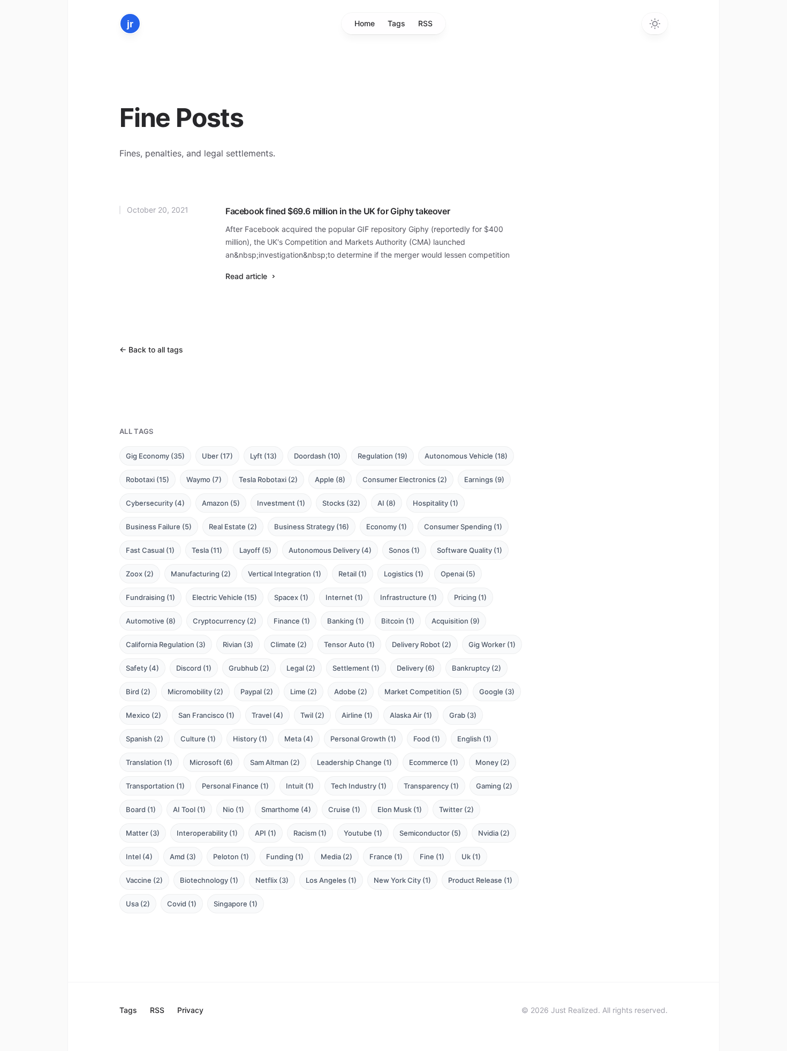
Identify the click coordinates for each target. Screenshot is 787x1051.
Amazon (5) (221, 503)
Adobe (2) (350, 691)
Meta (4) (298, 738)
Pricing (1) (470, 597)
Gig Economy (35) (155, 456)
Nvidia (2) (494, 833)
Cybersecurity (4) (155, 503)
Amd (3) (183, 856)
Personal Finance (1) (235, 786)
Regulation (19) (382, 456)
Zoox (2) (140, 573)
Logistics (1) (403, 573)
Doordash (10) (317, 456)
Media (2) (336, 856)
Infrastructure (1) (408, 597)
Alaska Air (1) (411, 715)
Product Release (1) (480, 880)
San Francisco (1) (206, 715)
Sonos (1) (404, 550)
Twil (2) (312, 715)
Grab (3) (462, 715)
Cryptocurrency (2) (224, 621)
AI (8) (386, 503)
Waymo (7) (204, 479)
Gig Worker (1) (492, 644)
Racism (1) (310, 833)
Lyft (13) (263, 456)
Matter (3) (143, 833)
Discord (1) (193, 668)
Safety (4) (142, 668)
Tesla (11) (207, 550)
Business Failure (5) (159, 526)
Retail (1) (352, 573)
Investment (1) (281, 503)
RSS (425, 23)
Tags (396, 23)
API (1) (265, 833)
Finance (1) (292, 621)
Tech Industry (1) (359, 786)
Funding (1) (285, 856)
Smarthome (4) (286, 809)
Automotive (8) (151, 621)
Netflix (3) (272, 880)
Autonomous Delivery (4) (330, 550)
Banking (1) (345, 621)
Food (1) (426, 738)
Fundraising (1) (150, 597)
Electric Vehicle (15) (224, 597)
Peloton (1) (231, 856)
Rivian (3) (238, 644)
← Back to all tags (151, 349)
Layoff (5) (255, 550)
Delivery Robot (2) (421, 644)
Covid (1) (181, 903)
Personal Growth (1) (363, 738)
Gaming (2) (494, 786)
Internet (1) (344, 597)
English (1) (474, 738)
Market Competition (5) (423, 691)
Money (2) (492, 762)
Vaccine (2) (144, 880)
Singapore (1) (236, 903)
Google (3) (496, 691)
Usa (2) (138, 903)
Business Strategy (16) (311, 526)
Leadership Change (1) (354, 762)
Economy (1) (386, 526)
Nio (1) (233, 809)
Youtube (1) (363, 833)
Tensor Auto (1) (349, 644)
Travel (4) (267, 715)
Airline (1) (357, 715)
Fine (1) (432, 856)
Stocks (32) (341, 503)
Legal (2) (300, 668)
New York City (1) (402, 880)
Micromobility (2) (195, 691)
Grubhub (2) (249, 668)
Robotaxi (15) (147, 479)
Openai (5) (458, 573)
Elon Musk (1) (399, 809)
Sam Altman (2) (275, 762)
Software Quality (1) (469, 550)
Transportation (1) (155, 786)
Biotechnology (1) (209, 880)
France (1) (386, 856)
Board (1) (141, 809)
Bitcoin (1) (397, 621)
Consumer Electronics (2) (404, 479)
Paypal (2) (256, 691)
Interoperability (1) (207, 833)
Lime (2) (303, 691)
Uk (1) (471, 856)
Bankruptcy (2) (476, 668)
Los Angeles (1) (331, 880)
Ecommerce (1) (433, 762)
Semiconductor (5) (430, 833)
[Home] (130, 23)
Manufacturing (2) (201, 573)
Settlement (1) (356, 668)
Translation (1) (149, 762)
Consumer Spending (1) (463, 526)
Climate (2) (288, 644)
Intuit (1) (300, 786)
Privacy (190, 1010)
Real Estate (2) (233, 526)
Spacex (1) (291, 597)
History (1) (250, 738)
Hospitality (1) (435, 503)
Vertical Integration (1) (284, 573)
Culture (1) (198, 738)
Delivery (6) (416, 668)
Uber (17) (217, 456)
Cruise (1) (344, 809)
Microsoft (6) (211, 762)
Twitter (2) (456, 809)
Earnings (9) (484, 479)
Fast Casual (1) (150, 550)
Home (364, 23)
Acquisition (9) (456, 621)
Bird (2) (138, 691)
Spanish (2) (144, 738)
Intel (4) (139, 856)
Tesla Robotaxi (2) (268, 479)
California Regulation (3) (166, 644)
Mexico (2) (143, 715)
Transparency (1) (431, 786)
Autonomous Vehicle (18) (466, 456)
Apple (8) (330, 479)
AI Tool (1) (189, 809)
